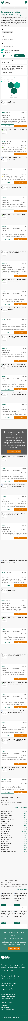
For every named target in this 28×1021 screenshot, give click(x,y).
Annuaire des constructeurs (7, 985)
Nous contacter (4, 1005)
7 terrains (25, 815)
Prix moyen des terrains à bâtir (8, 983)
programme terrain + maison (12, 50)
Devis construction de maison (8, 994)
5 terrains (25, 849)
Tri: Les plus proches (7, 72)
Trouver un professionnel (14, 451)
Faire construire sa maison (7, 992)
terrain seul (7, 52)
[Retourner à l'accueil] (14, 958)
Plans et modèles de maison (8, 996)
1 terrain (25, 811)
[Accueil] (5, 2)
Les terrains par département (8, 981)
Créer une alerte (8, 55)
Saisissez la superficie (7, 46)
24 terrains (24, 831)
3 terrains (25, 835)
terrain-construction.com (14, 97)
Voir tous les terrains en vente (8, 979)
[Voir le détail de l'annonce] (14, 113)
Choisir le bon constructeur (7, 998)
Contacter (20, 125)
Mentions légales (5, 1007)
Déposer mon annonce (14, 948)
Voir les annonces (19, 56)
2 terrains (25, 813)
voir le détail (7, 125)
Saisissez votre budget (7, 39)
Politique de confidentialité (7, 1009)
